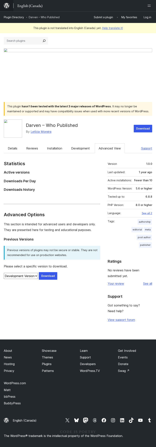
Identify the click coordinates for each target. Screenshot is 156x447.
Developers (88, 364)
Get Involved (127, 351)
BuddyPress (12, 403)
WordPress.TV (90, 371)
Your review (116, 283)
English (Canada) (25, 420)
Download (143, 128)
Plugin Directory (14, 17)
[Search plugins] (44, 41)
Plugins (47, 364)
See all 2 (147, 213)
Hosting (9, 364)
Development (80, 148)
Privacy (9, 371)
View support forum (121, 320)
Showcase (49, 351)
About (8, 351)
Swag (124, 371)
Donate (123, 364)
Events (123, 357)
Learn (84, 351)
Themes (47, 357)
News (8, 357)
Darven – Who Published (52, 125)
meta (148, 229)
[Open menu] (150, 5)
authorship (145, 221)
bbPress (9, 396)
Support (146, 148)
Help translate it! (112, 28)
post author (144, 237)
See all (147, 283)
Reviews (32, 148)
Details (12, 148)
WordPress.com (15, 383)
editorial (137, 229)
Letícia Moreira (41, 132)
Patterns (48, 371)
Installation (54, 148)
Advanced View (110, 148)
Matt (7, 390)
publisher (145, 245)
